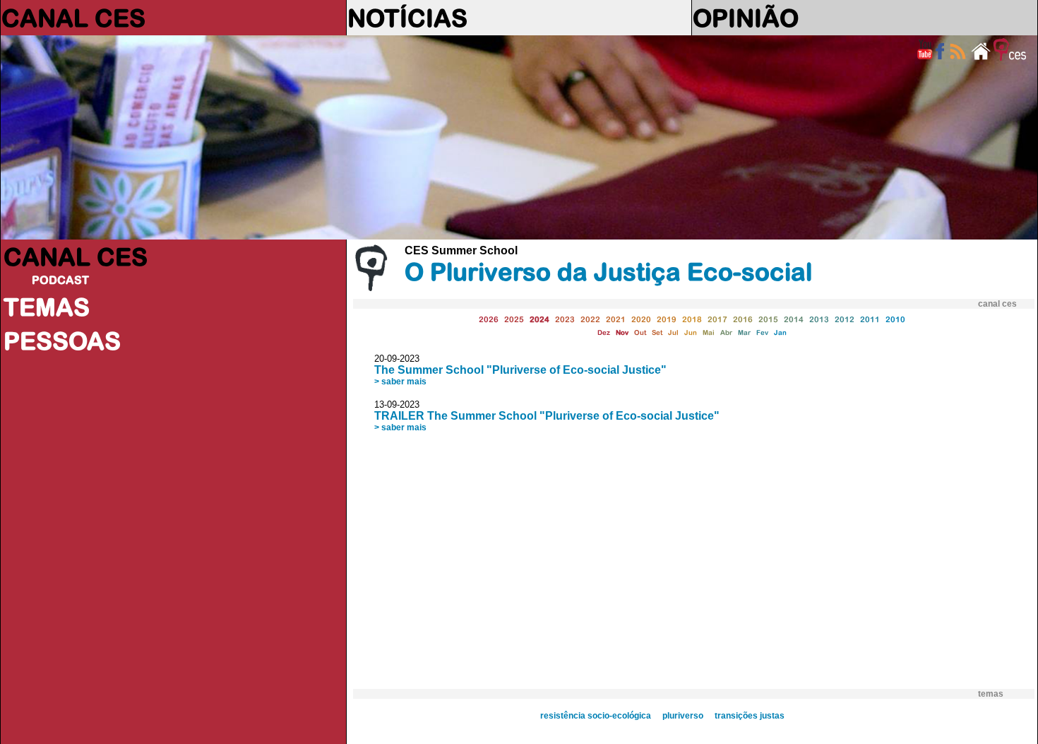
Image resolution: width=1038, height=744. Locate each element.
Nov (622, 332)
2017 (717, 319)
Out (640, 332)
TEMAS (47, 307)
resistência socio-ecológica (595, 716)
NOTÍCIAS (407, 18)
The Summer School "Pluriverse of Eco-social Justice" (520, 370)
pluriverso (682, 716)
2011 (870, 319)
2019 (666, 319)
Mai (709, 332)
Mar (744, 332)
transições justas (750, 716)
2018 (692, 319)
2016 (743, 319)
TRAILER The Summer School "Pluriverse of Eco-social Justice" (547, 416)
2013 (819, 319)
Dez (603, 332)
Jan (780, 332)
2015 (768, 319)
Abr (726, 332)
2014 (794, 319)
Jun (690, 332)
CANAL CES (73, 18)
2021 (616, 319)
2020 (641, 319)
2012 (844, 319)
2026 (489, 319)
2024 (539, 319)
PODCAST (60, 279)
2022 (590, 319)
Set (657, 332)
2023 (565, 319)
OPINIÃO (746, 18)
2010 (895, 319)
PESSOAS (62, 340)
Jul (673, 332)
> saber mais (400, 381)
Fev (762, 332)
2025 (514, 319)
